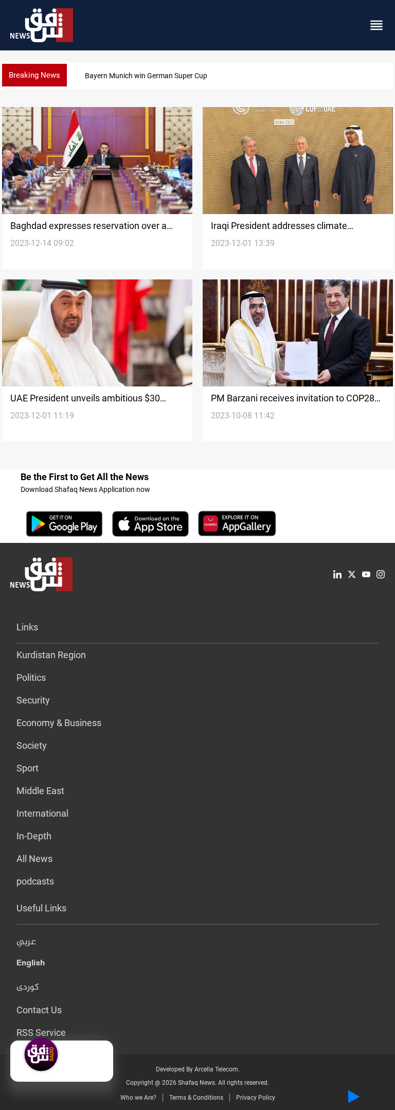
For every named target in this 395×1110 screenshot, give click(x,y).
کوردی (27, 987)
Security (33, 700)
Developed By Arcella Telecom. (198, 1069)
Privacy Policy (255, 1097)
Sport (27, 768)
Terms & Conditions (196, 1097)
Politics (31, 677)
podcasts (35, 881)
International (42, 813)
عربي (26, 942)
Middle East (40, 790)
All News (34, 858)
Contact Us (39, 1010)
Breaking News (34, 75)
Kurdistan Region (51, 654)
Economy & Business (58, 722)
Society (31, 745)
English (30, 965)
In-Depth (33, 836)
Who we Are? (138, 1097)
